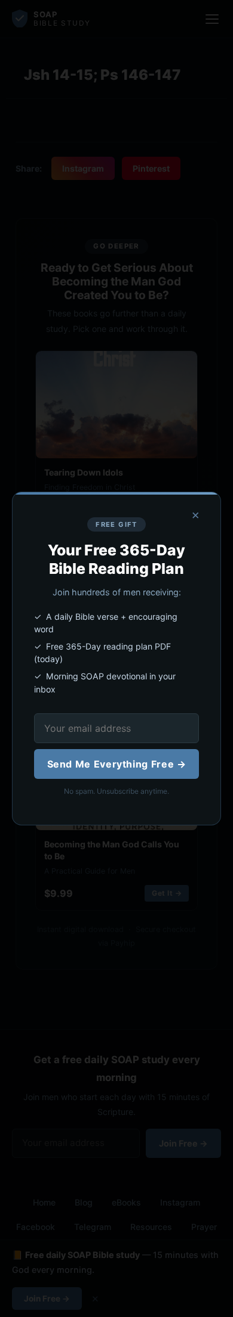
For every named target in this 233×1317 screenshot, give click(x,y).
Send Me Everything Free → (116, 764)
